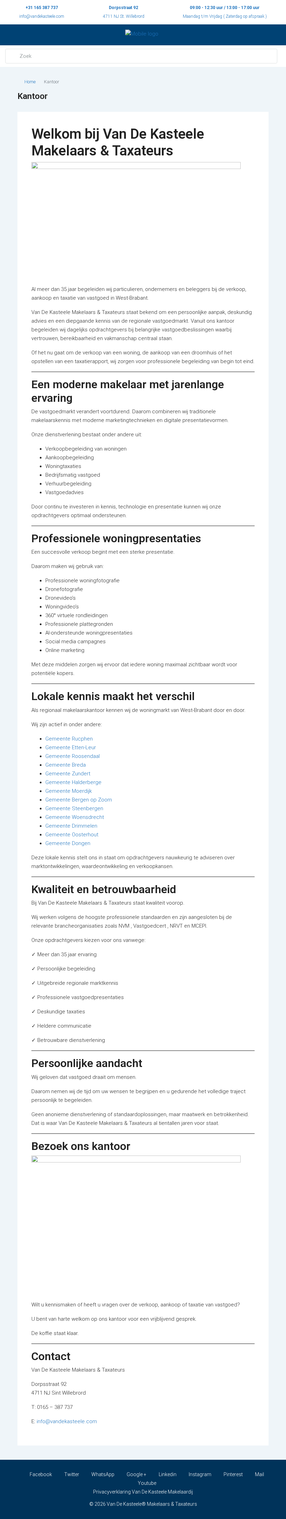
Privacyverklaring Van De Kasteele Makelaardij (143, 1492)
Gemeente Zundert (67, 773)
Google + (137, 1474)
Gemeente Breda (65, 765)
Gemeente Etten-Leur (70, 747)
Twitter (71, 1474)
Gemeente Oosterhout (71, 834)
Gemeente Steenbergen (74, 808)
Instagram (200, 1474)
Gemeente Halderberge (73, 782)
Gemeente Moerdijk (68, 791)
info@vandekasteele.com (41, 16)
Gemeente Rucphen (69, 739)
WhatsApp (102, 1474)
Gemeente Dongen (67, 843)
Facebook (41, 1474)
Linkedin (168, 1474)
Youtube (146, 1483)
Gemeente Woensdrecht (74, 817)
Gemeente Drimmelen (71, 826)
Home (30, 81)
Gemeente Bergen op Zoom (78, 800)
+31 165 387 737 (41, 7)
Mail (259, 1474)
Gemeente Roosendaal (72, 756)
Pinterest (233, 1474)
